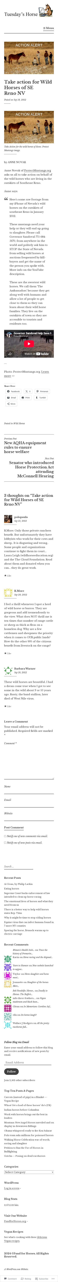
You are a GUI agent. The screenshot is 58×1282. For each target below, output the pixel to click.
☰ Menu (48, 28)
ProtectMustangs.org (37, 170)
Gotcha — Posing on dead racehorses (24, 1156)
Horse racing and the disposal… (38, 957)
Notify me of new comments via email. (27, 836)
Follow (11, 1071)
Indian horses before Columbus (21, 1110)
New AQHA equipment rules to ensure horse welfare (25, 445)
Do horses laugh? (29, 1015)
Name (7, 786)
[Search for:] (18, 866)
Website (8, 813)
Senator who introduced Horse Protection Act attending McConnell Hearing (31, 467)
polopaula (21, 517)
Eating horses (11, 888)
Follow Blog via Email (16, 1042)
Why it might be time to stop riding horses (27, 917)
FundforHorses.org (15, 1221)
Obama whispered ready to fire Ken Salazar (28, 1130)
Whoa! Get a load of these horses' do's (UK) (27, 1105)
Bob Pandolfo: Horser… (23, 990)
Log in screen (11, 1188)
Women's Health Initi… (24, 950)
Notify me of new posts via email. (24, 842)
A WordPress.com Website (16, 1269)
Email (7, 799)
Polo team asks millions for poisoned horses (29, 1135)
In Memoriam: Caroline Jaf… (37, 1006)
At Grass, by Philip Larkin (18, 884)
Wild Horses (19, 423)
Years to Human (20, 965)
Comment (10, 743)
